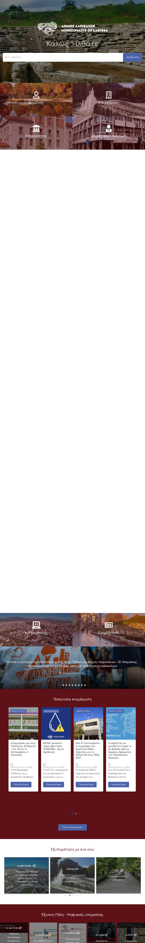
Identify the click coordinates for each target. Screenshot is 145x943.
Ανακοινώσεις (51, 711)
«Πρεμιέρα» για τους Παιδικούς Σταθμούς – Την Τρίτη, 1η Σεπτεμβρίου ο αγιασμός (23, 749)
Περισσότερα (21, 784)
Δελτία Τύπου (18, 711)
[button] (60, 685)
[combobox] (63, 57)
